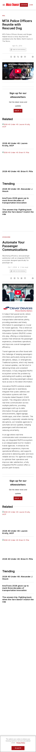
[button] (3, 4)
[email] (25, 57)
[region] (18, 744)
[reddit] (21, 57)
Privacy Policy (21, 742)
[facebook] (11, 57)
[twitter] (18, 57)
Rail (3, 15)
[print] (33, 57)
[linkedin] (15, 57)
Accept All (18, 748)
